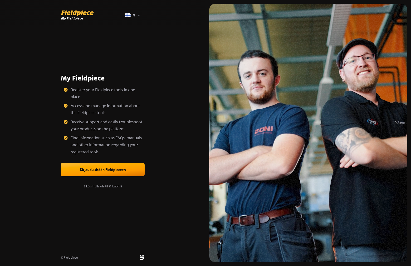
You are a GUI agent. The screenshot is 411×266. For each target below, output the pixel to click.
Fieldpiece (71, 257)
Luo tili (117, 186)
